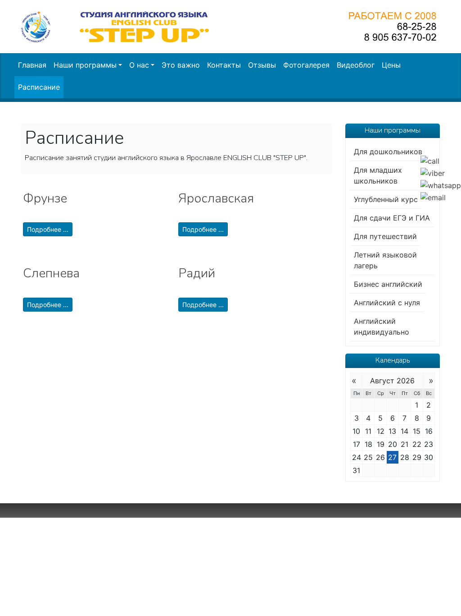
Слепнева (51, 273)
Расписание (39, 87)
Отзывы (262, 64)
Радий (196, 273)
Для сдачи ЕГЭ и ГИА (392, 217)
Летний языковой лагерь (385, 260)
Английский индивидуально (381, 326)
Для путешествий (385, 236)
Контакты (224, 64)
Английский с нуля (387, 302)
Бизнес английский (388, 284)
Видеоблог (356, 64)
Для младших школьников (378, 175)
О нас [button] (139, 64)
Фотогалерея (306, 64)
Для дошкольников (388, 151)
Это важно (181, 64)
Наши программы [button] (85, 64)
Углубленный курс (386, 199)
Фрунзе (45, 198)
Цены (391, 64)
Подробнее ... (47, 229)
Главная (32, 64)
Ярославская (216, 198)
